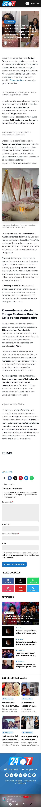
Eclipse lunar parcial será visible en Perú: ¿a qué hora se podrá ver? (26, 632)
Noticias (10, 613)
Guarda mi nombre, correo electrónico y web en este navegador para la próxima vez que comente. (20, 555)
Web (4, 543)
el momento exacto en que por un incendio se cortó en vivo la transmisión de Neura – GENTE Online (30, 704)
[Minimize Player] (30, 804)
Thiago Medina (17, 80)
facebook (8, 582)
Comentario (7, 502)
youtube (20, 590)
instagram (7, 590)
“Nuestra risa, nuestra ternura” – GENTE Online (10, 704)
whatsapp (33, 582)
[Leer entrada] (20, 613)
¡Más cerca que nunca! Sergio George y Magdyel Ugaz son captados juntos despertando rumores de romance (26, 665)
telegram (33, 590)
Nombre (6, 524)
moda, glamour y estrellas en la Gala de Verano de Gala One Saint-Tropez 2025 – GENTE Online (29, 738)
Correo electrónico (10, 534)
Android (13, 769)
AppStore (31, 769)
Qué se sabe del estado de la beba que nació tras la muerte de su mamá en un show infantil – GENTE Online (10, 738)
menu (33, 3)
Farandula (9, 22)
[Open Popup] (24, 804)
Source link (7, 472)
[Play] (10, 804)
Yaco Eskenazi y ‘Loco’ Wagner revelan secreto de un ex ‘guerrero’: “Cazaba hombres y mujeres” (26, 654)
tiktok (21, 582)
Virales (20, 639)
